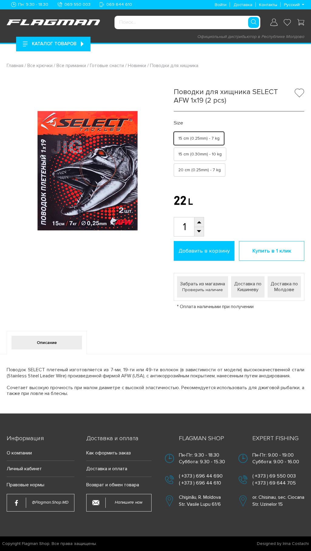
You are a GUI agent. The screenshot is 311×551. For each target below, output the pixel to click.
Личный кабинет (24, 469)
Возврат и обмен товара (112, 485)
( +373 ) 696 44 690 (201, 476)
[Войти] (274, 22)
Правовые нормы (25, 485)
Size (178, 123)
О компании (19, 453)
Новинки (137, 66)
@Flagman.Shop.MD (50, 502)
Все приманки (71, 66)
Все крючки (40, 66)
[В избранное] (299, 92)
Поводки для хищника (174, 66)
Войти (221, 4)
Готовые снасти (107, 66)
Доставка (243, 4)
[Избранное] (287, 22)
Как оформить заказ (108, 453)
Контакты (268, 4)
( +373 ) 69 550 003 (274, 476)
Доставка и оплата (106, 469)
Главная (16, 66)
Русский (292, 4)
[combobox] (187, 22)
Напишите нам (128, 502)
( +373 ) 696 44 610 (200, 483)
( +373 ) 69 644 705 (274, 483)
